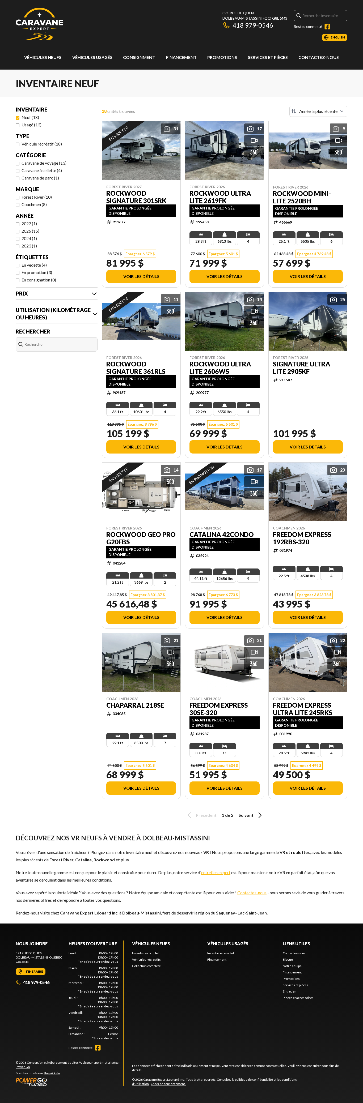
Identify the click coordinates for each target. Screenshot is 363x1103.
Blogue (288, 959)
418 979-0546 (253, 25)
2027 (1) (29, 223)
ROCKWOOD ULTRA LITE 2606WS (220, 367)
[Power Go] (69, 1082)
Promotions (222, 57)
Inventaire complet (145, 953)
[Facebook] (327, 26)
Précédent (206, 815)
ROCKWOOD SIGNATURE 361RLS (135, 367)
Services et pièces (268, 57)
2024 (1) (29, 238)
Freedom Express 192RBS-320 (302, 538)
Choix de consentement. (168, 1084)
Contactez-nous (318, 57)
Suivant (246, 815)
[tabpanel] (93, 995)
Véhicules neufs (42, 57)
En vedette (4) (34, 264)
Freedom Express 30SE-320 (218, 709)
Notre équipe (292, 966)
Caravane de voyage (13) (44, 162)
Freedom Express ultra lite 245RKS (302, 709)
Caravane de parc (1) (40, 177)
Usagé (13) (31, 124)
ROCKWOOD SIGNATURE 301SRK (136, 197)
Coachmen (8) (34, 204)
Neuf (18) (30, 117)
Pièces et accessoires (298, 998)
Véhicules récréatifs (146, 959)
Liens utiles (296, 943)
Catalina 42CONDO (221, 534)
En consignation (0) (39, 279)
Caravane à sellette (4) (42, 170)
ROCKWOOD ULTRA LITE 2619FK (220, 197)
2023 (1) (29, 245)
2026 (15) (30, 230)
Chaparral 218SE (135, 705)
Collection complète (146, 966)
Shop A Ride (52, 1073)
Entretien (289, 991)
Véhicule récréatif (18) (42, 143)
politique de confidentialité (254, 1079)
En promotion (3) (37, 272)
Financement (181, 57)
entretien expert (215, 872)
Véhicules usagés (92, 57)
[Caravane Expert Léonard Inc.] (39, 26)
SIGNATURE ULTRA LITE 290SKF (301, 367)
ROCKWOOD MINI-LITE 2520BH (302, 197)
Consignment (139, 57)
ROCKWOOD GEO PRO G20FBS (141, 538)
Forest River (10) (37, 196)
